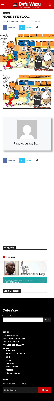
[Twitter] (15, 315)
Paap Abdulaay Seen (27, 143)
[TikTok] (11, 315)
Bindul (45, 390)
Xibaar (6, 13)
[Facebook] (3, 315)
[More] (37, 27)
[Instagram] (7, 315)
